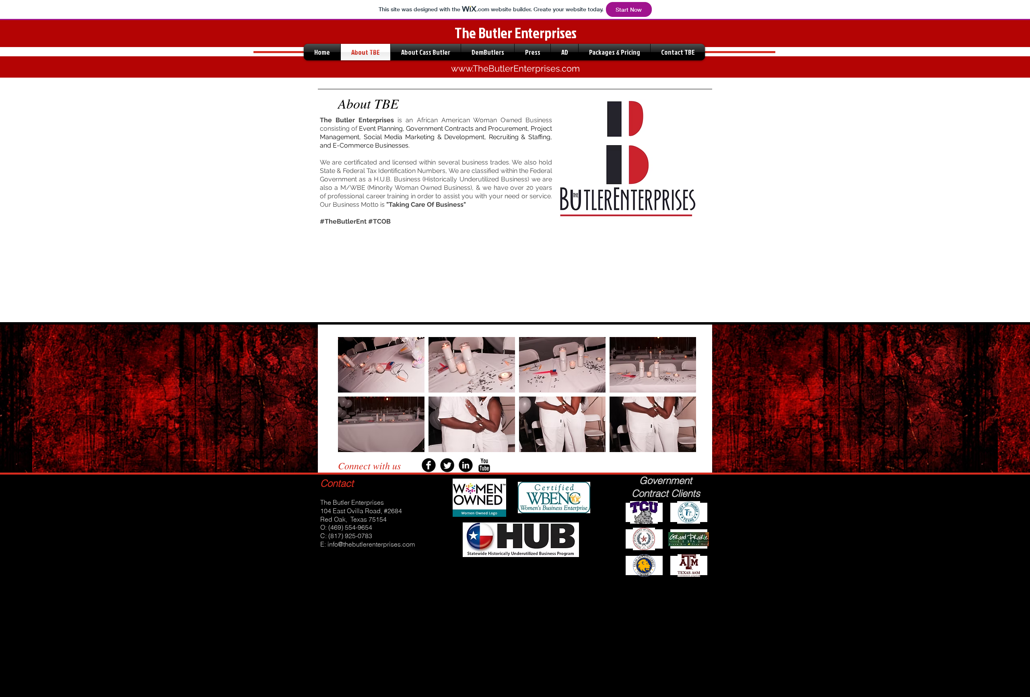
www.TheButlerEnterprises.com (515, 68)
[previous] (355, 402)
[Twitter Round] (447, 465)
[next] (679, 402)
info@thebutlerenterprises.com (371, 544)
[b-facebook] (429, 465)
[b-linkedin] (466, 465)
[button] (381, 365)
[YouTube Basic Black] (484, 465)
